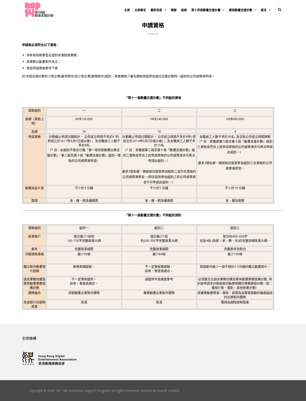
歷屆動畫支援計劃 (240, 10)
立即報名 (140, 10)
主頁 (127, 10)
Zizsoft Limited (168, 390)
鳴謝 (174, 10)
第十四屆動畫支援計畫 (205, 10)
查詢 (184, 10)
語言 (264, 10)
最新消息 (156, 10)
